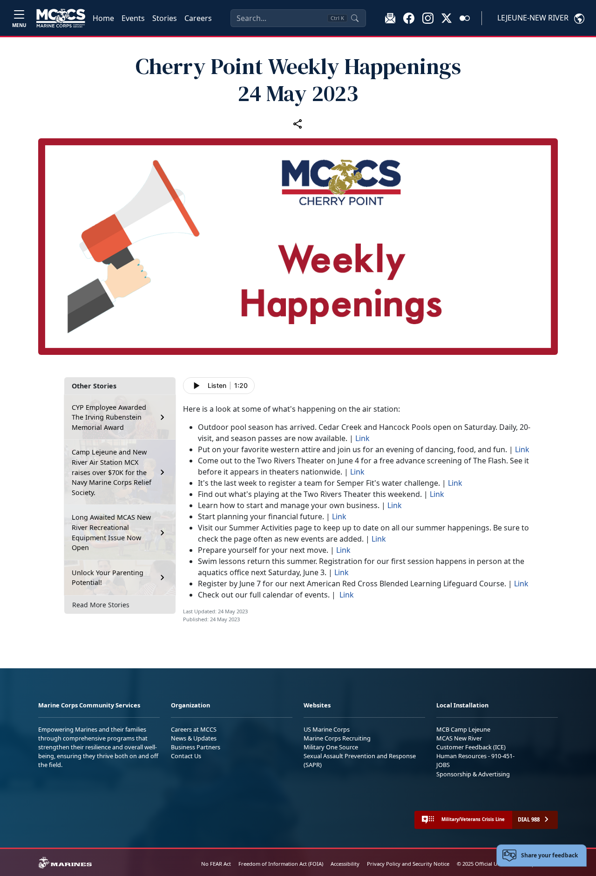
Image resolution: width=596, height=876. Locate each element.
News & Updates (194, 738)
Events (133, 18)
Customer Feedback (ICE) (471, 747)
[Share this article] (298, 123)
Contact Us (186, 756)
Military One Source (331, 747)
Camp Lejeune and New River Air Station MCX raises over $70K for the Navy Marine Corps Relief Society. (111, 472)
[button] (408, 18)
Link (362, 438)
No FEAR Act (216, 863)
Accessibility (345, 863)
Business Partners (195, 747)
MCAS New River (459, 738)
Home (103, 18)
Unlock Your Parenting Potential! (107, 577)
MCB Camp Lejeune (463, 729)
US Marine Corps (327, 729)
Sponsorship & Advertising (473, 774)
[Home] (60, 18)
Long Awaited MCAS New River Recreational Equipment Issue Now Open (111, 532)
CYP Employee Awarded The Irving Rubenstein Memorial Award (109, 417)
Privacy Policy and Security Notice (408, 863)
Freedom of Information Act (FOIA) (280, 863)
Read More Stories (100, 604)
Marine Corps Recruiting (337, 738)
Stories (164, 18)
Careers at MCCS (194, 729)
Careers (198, 18)
